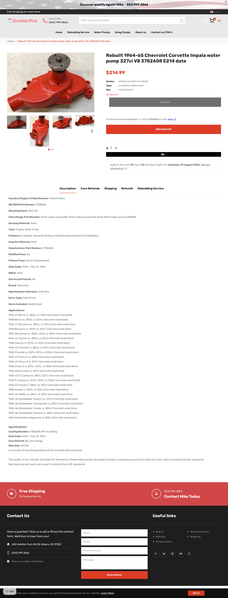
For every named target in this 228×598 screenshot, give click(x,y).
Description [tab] (68, 188)
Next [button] (92, 131)
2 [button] (52, 149)
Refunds (160, 536)
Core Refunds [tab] (90, 188)
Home (10, 41)
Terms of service (199, 531)
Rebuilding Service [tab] (151, 188)
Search (160, 531)
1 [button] (49, 149)
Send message (114, 575)
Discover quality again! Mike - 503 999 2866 (114, 4)
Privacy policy (164, 541)
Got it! (196, 593)
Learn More (107, 593)
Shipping (195, 536)
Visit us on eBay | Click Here (28, 561)
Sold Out (165, 102)
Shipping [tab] (110, 188)
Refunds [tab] (127, 188)
